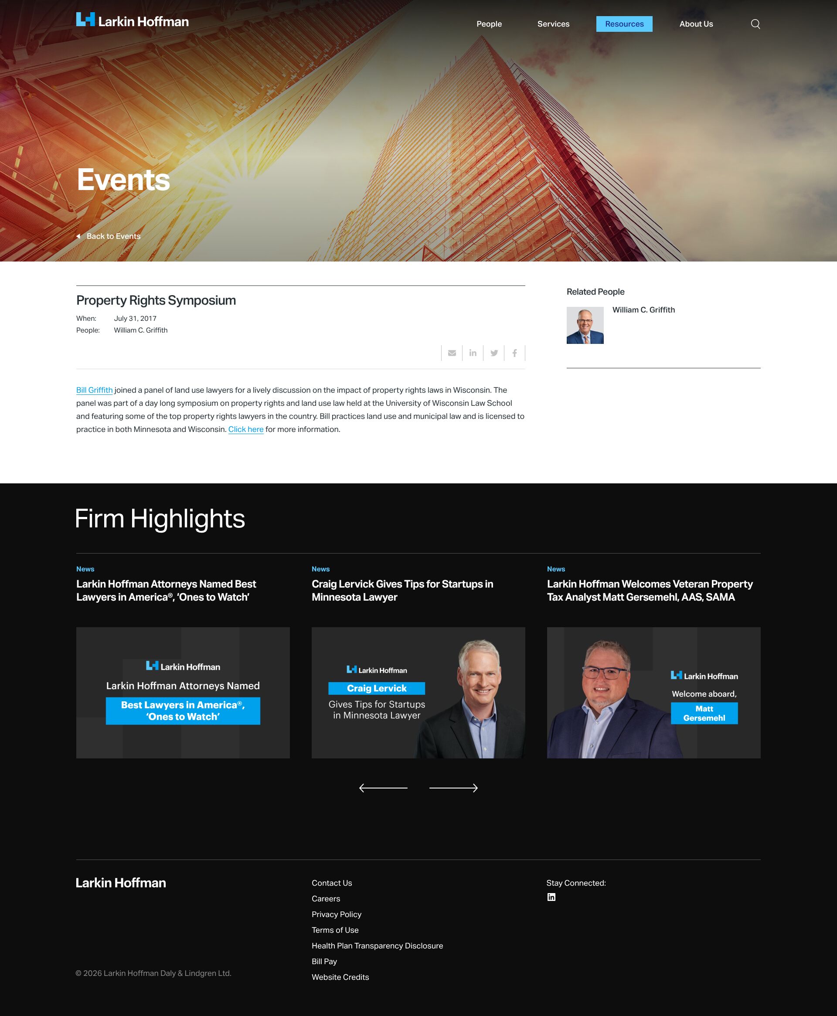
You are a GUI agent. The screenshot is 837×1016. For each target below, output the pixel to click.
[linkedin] (473, 353)
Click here (246, 430)
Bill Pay (324, 962)
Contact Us (332, 883)
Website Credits (340, 978)
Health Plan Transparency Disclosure (377, 946)
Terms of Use (335, 930)
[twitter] (493, 353)
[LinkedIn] (551, 897)
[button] (755, 23)
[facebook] (514, 353)
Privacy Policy (336, 915)
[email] (452, 353)
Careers (326, 899)
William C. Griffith (643, 310)
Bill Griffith (94, 390)
